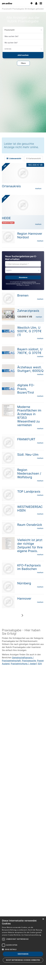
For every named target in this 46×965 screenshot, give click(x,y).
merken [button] (38, 188)
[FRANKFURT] (8, 442)
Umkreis (7, 49)
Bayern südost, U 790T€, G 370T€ (29, 351)
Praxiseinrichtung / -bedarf (24, 663)
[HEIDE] (23, 205)
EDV (40, 663)
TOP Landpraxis (28, 491)
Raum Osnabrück (29, 525)
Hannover (24, 598)
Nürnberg (24, 583)
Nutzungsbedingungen (13, 283)
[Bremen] (8, 298)
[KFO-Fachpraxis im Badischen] (8, 568)
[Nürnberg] (8, 586)
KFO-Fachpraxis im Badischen (29, 567)
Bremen (22, 295)
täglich (9, 270)
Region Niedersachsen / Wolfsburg (29, 473)
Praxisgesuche (29, 660)
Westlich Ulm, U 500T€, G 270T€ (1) (29, 331)
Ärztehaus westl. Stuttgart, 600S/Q (30, 369)
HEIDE (6, 218)
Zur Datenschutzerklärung (31, 935)
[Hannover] (8, 602)
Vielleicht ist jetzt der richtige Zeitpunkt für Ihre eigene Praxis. (30, 545)
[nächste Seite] (22, 615)
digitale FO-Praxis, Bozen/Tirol (25, 388)
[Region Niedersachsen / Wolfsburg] (8, 473)
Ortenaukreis (11, 186)
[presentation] (31, 3)
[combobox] (23, 36)
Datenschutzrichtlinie (29, 282)
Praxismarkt (9, 30)
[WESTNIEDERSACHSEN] (8, 510)
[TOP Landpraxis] (8, 495)
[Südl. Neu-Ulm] (8, 458)
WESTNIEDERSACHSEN (30, 508)
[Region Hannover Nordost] (8, 237)
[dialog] (23, 940)
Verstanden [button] (23, 954)
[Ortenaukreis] (23, 173)
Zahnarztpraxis (28, 311)
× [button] (43, 919)
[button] (23, 63)
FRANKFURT (26, 439)
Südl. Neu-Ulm (27, 454)
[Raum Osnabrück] (8, 528)
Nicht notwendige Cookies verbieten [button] (23, 960)
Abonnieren (23, 277)
